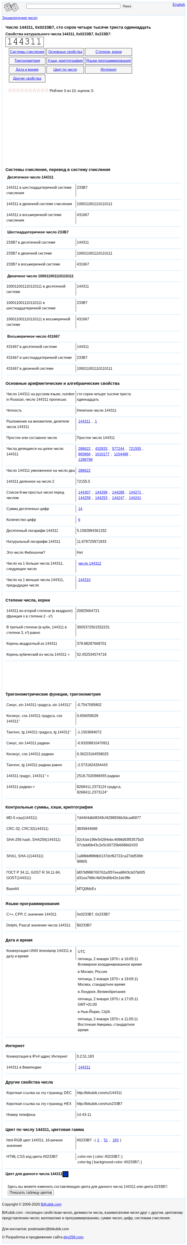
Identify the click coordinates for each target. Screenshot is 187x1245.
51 (106, 1140)
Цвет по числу (65, 69)
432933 (101, 449)
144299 (101, 492)
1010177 (102, 454)
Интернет (109, 69)
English (179, 5)
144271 (135, 492)
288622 (84, 449)
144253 (101, 498)
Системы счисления (27, 52)
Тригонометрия (27, 61)
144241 (135, 498)
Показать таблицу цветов (31, 1192)
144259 (84, 498)
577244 (118, 449)
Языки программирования (108, 61)
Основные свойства (65, 52)
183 (115, 1140)
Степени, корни (109, 52)
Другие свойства (27, 78)
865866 (84, 454)
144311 (84, 421)
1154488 (121, 454)
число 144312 (89, 563)
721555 (135, 449)
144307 (84, 492)
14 (80, 509)
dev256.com (73, 1237)
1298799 (85, 460)
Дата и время (27, 69)
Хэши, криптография (65, 61)
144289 (118, 492)
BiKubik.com (51, 1204)
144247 (118, 498)
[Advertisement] (43, 128)
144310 (84, 580)
